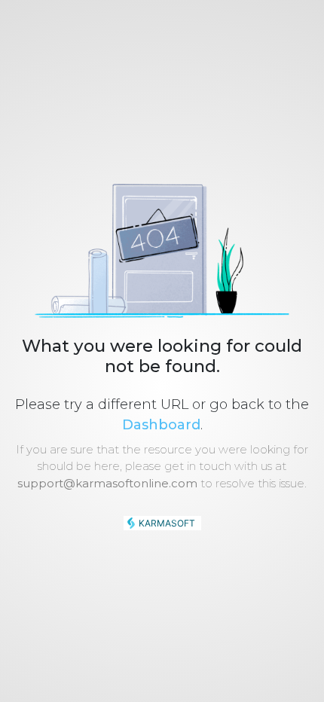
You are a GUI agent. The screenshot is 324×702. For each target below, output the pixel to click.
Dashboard (161, 425)
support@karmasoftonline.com (107, 483)
